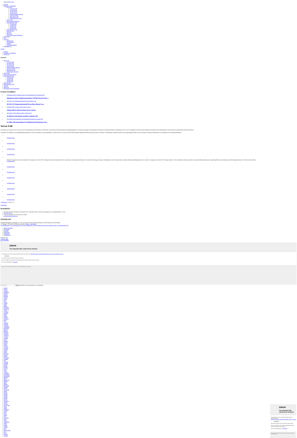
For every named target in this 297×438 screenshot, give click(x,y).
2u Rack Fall (13, 25)
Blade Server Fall (14, 17)
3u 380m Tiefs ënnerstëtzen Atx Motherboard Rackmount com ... (27, 122)
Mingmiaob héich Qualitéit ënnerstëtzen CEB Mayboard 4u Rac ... (28, 98)
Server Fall (9, 7)
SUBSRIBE (4, 205)
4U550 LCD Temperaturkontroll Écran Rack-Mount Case (25, 104)
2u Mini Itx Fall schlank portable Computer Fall (22, 116)
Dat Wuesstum (10, 42)
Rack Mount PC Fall (12, 22)
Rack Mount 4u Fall (40, 225)
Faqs (5, 38)
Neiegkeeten (7, 36)
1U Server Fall (13, 8)
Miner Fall (9, 34)
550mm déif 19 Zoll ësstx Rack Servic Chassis (21, 110)
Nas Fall (9, 32)
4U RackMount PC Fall (6, 225)
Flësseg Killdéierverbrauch (16, 14)
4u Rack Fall (13, 28)
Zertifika (9, 43)
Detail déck (12, 138)
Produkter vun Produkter (10, 6)
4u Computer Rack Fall (62, 225)
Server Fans (10, 20)
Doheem (6, 4)
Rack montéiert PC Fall (29, 225)
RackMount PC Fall (18, 225)
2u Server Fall (13, 10)
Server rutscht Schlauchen (13, 21)
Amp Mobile (33, 224)
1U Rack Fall (13, 24)
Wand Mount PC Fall (12, 29)
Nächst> (5, 202)
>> (8, 202)
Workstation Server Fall (15, 18)
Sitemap (27, 224)
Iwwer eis (6, 39)
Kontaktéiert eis (7, 46)
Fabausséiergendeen (12, 45)
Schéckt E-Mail (4, 239)
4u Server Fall (13, 13)
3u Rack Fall (13, 27)
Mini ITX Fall (10, 31)
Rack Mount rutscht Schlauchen (14, 35)
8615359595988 (5, 240)
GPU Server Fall (14, 15)
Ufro (8, 138)
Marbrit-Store (10, 40)
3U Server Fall (13, 11)
